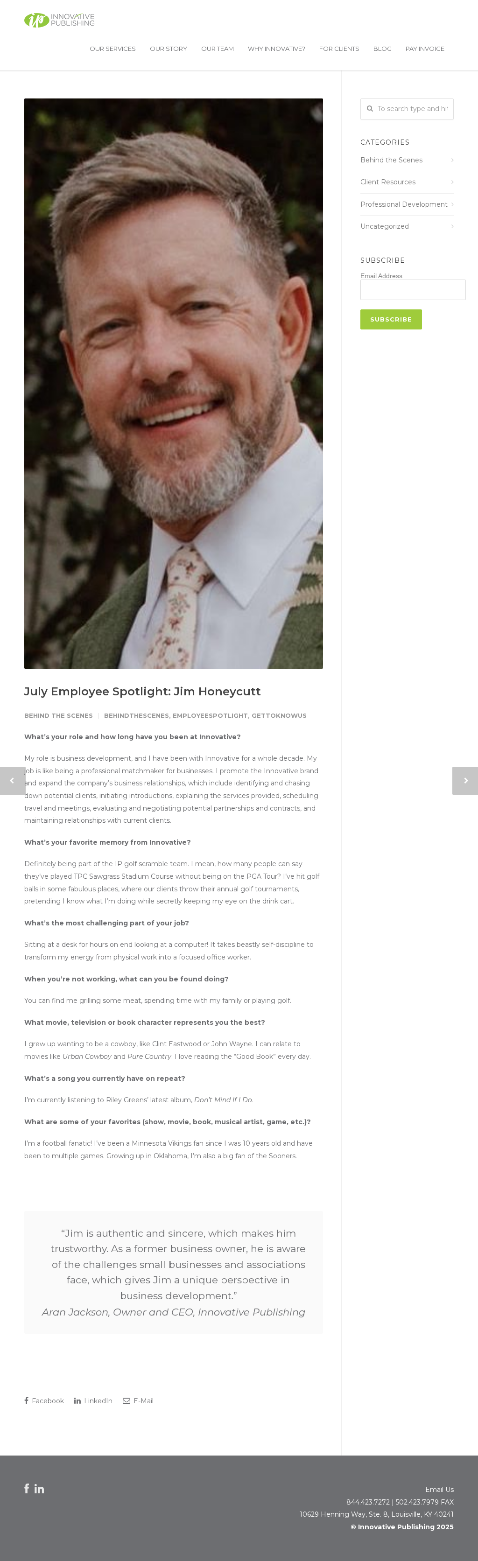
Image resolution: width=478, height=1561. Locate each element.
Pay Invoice (425, 48)
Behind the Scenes (58, 715)
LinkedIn (97, 1401)
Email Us (439, 1489)
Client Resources (387, 182)
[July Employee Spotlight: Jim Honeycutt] (173, 383)
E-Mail (143, 1401)
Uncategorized (384, 226)
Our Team (217, 48)
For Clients (339, 48)
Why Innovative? (276, 48)
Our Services (113, 48)
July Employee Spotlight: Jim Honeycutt (142, 691)
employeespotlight (210, 715)
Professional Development (404, 204)
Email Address (381, 276)
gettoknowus (279, 715)
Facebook (47, 1401)
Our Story (168, 48)
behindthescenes (136, 715)
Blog (382, 48)
